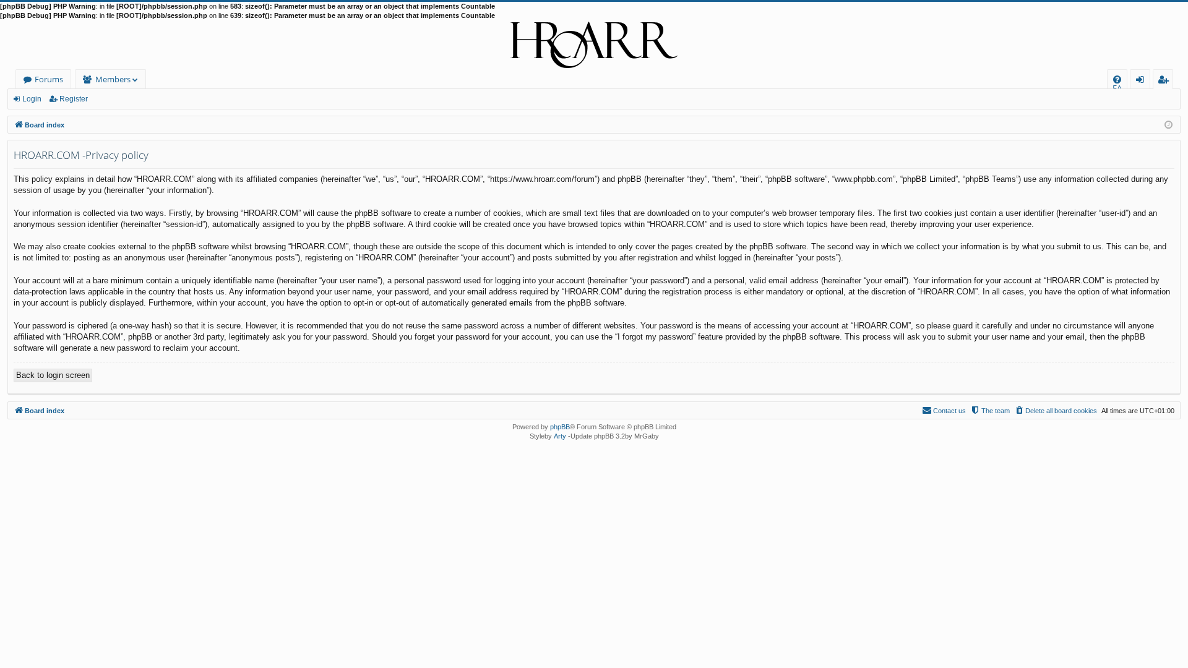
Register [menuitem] (1166, 81)
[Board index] (594, 45)
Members (113, 79)
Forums (49, 79)
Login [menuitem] (1142, 81)
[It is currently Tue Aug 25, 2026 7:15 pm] (1168, 124)
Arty (560, 436)
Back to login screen (53, 375)
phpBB (560, 426)
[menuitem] (1117, 79)
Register (73, 99)
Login (31, 99)
